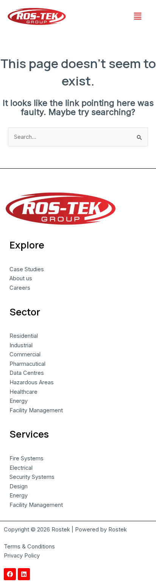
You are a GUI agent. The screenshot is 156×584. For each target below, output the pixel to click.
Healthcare (23, 391)
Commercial (25, 354)
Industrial (21, 345)
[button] (137, 16)
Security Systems (32, 477)
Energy (18, 401)
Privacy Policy (22, 555)
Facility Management (36, 410)
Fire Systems (26, 458)
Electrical (21, 467)
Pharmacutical (27, 363)
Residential (23, 335)
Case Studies (26, 269)
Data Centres (26, 373)
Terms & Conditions (29, 546)
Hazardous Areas (31, 382)
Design (18, 486)
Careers (19, 287)
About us (20, 278)
